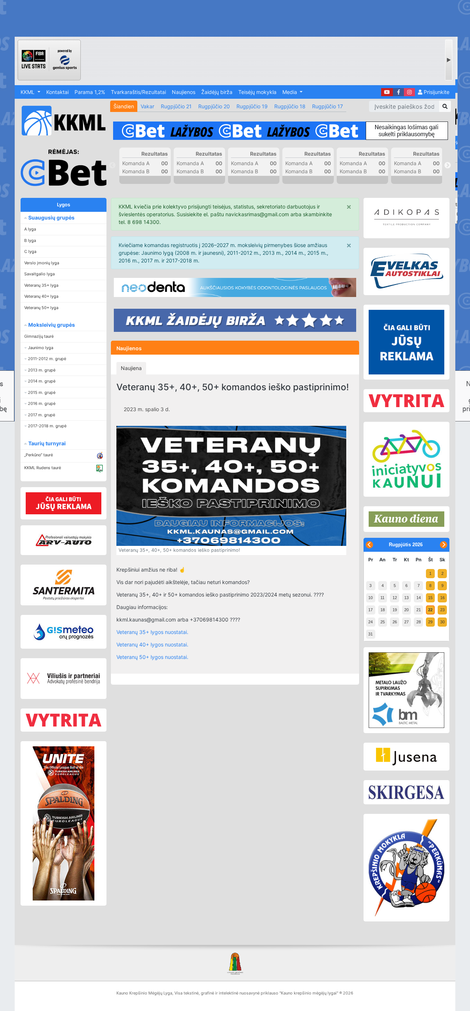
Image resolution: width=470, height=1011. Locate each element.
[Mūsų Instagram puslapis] (409, 92)
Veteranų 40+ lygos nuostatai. (152, 644)
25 (382, 622)
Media (290, 92)
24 (370, 622)
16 (442, 597)
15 (430, 597)
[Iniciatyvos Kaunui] (406, 459)
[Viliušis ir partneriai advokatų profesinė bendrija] (63, 678)
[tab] (131, 368)
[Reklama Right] (406, 342)
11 (382, 597)
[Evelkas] (406, 271)
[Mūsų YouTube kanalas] (387, 92)
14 (418, 597)
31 (370, 634)
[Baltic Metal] (406, 690)
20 (406, 610)
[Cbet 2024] (280, 131)
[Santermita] (63, 585)
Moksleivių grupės (51, 325)
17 (370, 610)
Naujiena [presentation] (131, 368)
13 (406, 597)
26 (395, 622)
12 (395, 597)
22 (430, 610)
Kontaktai (57, 92)
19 (395, 610)
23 (442, 610)
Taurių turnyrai (46, 443)
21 (418, 610)
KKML (28, 92)
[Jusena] (406, 756)
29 (430, 622)
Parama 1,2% (90, 92)
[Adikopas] (406, 218)
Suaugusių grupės (51, 217)
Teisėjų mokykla (257, 92)
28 (418, 622)
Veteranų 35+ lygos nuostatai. (152, 632)
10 (370, 597)
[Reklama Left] (63, 503)
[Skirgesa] (406, 792)
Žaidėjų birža (216, 92)
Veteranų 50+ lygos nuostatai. (152, 657)
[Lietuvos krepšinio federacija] (235, 963)
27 (406, 622)
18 (382, 610)
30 (442, 622)
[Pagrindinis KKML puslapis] (60, 120)
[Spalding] (63, 823)
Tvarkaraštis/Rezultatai (138, 92)
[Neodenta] (235, 287)
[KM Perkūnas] (406, 868)
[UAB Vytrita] (63, 720)
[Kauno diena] (406, 519)
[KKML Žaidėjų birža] (235, 320)
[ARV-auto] (63, 540)
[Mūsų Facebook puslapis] (398, 92)
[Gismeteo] (63, 631)
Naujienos (183, 92)
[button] (63, 348)
